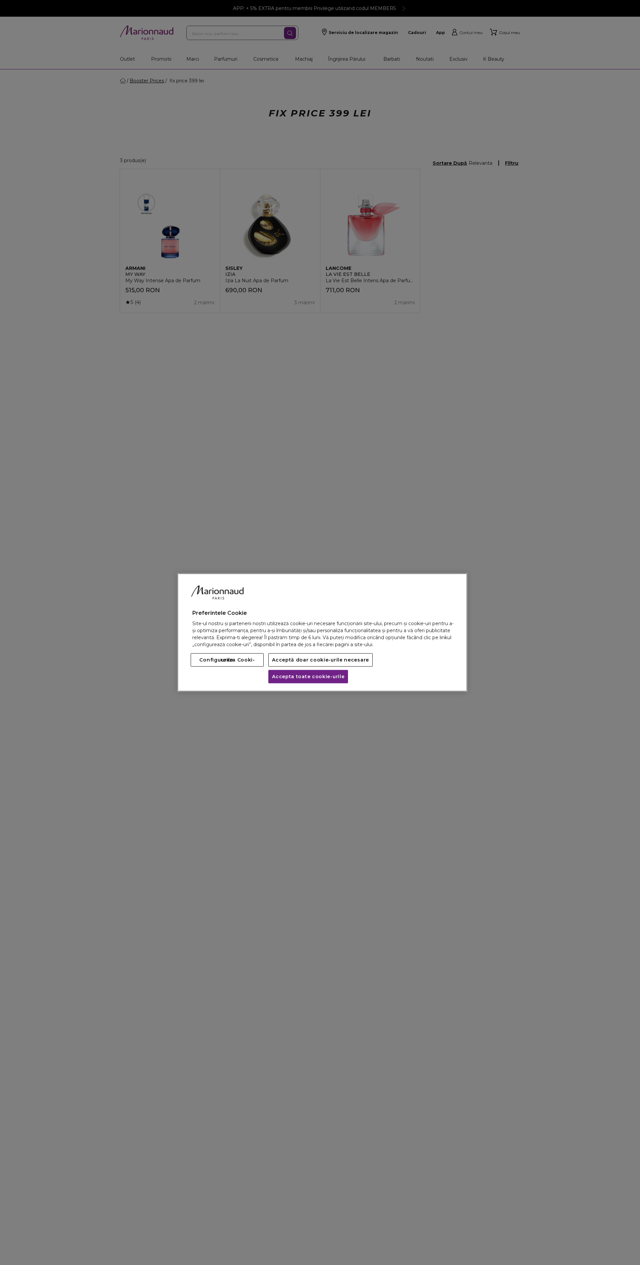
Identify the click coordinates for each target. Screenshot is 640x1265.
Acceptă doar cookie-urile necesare (320, 660)
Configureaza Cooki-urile (227, 660)
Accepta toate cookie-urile (308, 677)
